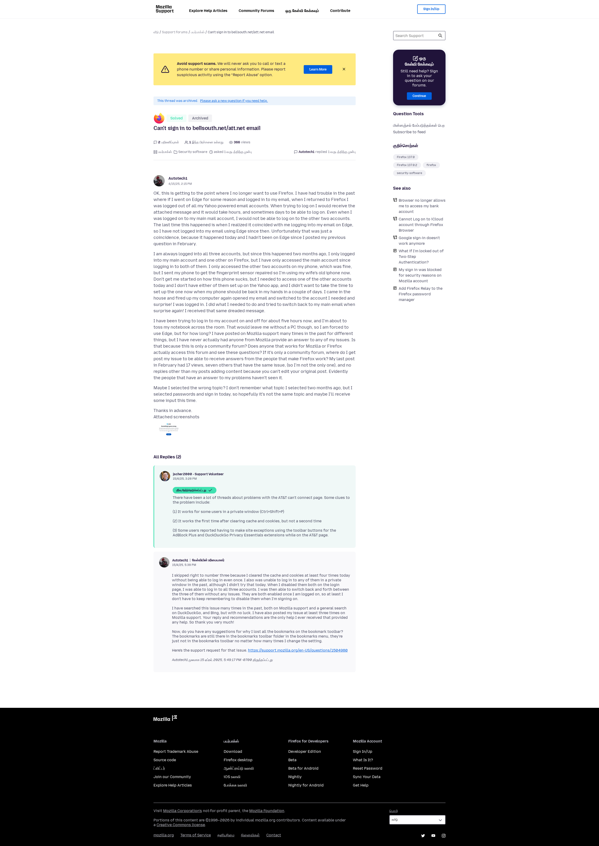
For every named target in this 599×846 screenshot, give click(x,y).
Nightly (295, 777)
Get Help (361, 785)
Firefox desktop (238, 760)
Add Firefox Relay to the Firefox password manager (420, 294)
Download (233, 751)
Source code (164, 760)
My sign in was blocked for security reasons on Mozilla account (420, 275)
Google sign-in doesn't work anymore (419, 241)
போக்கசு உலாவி (235, 785)
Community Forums (256, 10)
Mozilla (165, 719)
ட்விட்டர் (159, 768)
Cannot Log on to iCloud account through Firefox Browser (421, 225)
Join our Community (172, 777)
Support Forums (175, 32)
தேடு (440, 35)
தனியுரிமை (225, 835)
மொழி (393, 811)
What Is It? (363, 760)
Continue (419, 96)
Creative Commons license (181, 825)
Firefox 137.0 (406, 157)
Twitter (423, 836)
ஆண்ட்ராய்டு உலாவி (239, 768)
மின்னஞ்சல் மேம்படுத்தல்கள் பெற (419, 125)
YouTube (433, 836)
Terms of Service (195, 835)
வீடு (156, 32)
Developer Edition (304, 751)
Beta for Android (303, 768)
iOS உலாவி (232, 777)
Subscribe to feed (409, 132)
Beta (292, 760)
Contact (273, 835)
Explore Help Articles (208, 10)
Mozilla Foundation (266, 811)
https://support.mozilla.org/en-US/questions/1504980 (298, 650)
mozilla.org (163, 835)
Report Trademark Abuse (175, 751)
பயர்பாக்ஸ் (198, 32)
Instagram (444, 836)
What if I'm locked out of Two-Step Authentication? (421, 256)
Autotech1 (177, 178)
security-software (409, 173)
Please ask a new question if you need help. (234, 101)
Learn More (318, 69)
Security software (192, 152)
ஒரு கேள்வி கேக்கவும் (302, 10)
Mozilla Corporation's (182, 811)
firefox (431, 165)
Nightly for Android (306, 785)
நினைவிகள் (250, 835)
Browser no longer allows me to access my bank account (422, 206)
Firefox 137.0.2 (407, 165)
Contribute (340, 10)
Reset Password (367, 768)
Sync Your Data (366, 777)
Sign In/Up (431, 9)
